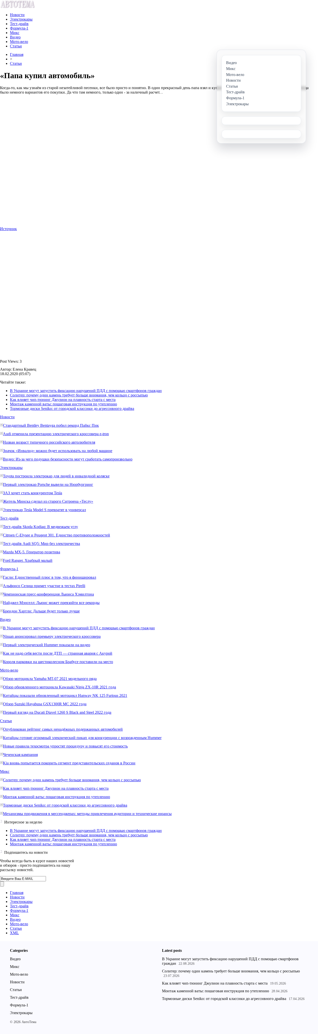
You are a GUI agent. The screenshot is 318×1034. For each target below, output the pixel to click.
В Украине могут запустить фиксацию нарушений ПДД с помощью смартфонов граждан (86, 391)
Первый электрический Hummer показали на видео (46, 645)
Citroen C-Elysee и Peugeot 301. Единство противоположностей (56, 535)
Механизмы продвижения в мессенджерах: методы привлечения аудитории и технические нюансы (87, 814)
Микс (14, 33)
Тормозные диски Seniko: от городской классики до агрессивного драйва (72, 408)
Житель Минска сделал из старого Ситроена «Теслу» (48, 501)
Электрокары (21, 19)
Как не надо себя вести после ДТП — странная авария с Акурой (57, 653)
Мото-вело (19, 41)
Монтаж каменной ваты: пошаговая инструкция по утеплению (63, 404)
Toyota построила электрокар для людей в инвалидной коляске (56, 476)
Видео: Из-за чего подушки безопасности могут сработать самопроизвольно (67, 459)
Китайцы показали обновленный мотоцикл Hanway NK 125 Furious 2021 (65, 695)
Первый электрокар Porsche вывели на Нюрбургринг (48, 484)
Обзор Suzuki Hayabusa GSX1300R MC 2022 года (44, 704)
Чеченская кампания (20, 754)
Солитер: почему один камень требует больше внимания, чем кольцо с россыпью (79, 395)
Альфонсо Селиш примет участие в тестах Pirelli (44, 586)
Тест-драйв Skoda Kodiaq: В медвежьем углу (40, 527)
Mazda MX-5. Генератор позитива (31, 552)
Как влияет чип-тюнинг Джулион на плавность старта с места (63, 399)
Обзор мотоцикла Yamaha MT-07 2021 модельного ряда (50, 679)
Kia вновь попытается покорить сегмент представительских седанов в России (69, 763)
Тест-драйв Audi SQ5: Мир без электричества (41, 543)
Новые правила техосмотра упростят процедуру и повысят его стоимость (65, 746)
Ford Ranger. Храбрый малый (27, 560)
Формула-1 (19, 28)
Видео (15, 37)
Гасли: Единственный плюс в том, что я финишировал (49, 577)
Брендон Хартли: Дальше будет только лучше (41, 611)
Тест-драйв (19, 24)
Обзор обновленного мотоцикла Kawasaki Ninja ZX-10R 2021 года (59, 687)
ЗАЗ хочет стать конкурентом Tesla (32, 493)
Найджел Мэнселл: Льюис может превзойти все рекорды (51, 603)
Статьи (16, 46)
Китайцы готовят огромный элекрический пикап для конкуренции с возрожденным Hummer (82, 738)
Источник (8, 229)
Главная (16, 54)
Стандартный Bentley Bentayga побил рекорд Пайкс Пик (51, 425)
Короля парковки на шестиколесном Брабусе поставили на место (58, 662)
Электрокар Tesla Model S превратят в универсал (44, 510)
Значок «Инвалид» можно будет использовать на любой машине (57, 451)
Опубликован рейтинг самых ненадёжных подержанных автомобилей (63, 729)
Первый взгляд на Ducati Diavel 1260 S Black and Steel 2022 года (57, 712)
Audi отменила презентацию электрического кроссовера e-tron (56, 434)
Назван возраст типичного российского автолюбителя (49, 442)
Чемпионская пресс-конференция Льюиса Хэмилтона (48, 594)
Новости (17, 15)
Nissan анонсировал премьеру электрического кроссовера (52, 636)
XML (14, 933)
